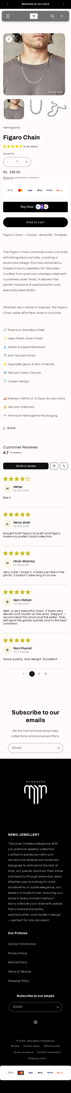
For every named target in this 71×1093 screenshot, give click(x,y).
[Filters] (54, 466)
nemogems (33, 1041)
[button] (7, 16)
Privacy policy (31, 1046)
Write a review (26, 466)
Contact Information (22, 944)
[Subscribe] (58, 748)
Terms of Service (19, 971)
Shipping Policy (18, 980)
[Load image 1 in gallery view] (14, 109)
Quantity (9, 153)
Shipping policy (37, 1058)
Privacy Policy (17, 953)
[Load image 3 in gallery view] (57, 109)
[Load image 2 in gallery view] (35, 109)
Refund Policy (17, 962)
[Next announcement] (63, 4)
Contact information (49, 1052)
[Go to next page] (46, 674)
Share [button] (11, 428)
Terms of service (24, 1052)
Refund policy (52, 1046)
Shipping (8, 178)
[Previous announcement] (7, 4)
